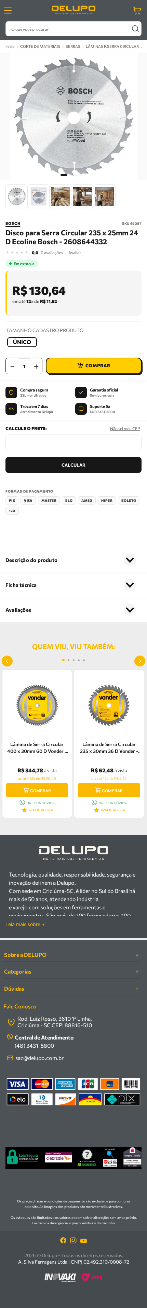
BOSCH (12, 223)
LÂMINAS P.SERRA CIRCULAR (112, 46)
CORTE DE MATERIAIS (40, 46)
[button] (22, 342)
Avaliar (74, 252)
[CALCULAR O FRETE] (73, 465)
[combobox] (73, 29)
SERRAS (73, 46)
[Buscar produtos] (135, 29)
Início (10, 46)
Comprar (40, 790)
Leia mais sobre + (25, 924)
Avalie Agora (40, 810)
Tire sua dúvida (40, 803)
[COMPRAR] (94, 366)
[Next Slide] (139, 661)
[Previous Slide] (7, 661)
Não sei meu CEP (125, 428)
